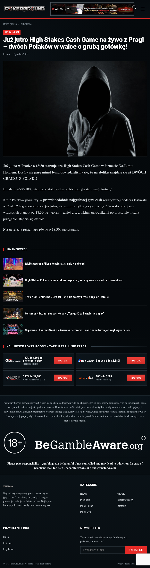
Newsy (83, 493)
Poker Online (86, 505)
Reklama (7, 543)
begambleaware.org (78, 468)
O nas (6, 537)
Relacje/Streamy (125, 499)
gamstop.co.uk (106, 468)
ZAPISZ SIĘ (136, 550)
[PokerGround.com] (24, 9)
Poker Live (85, 511)
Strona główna (10, 24)
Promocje (85, 499)
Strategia (121, 505)
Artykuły (121, 493)
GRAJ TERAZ (63, 361)
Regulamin (8, 549)
